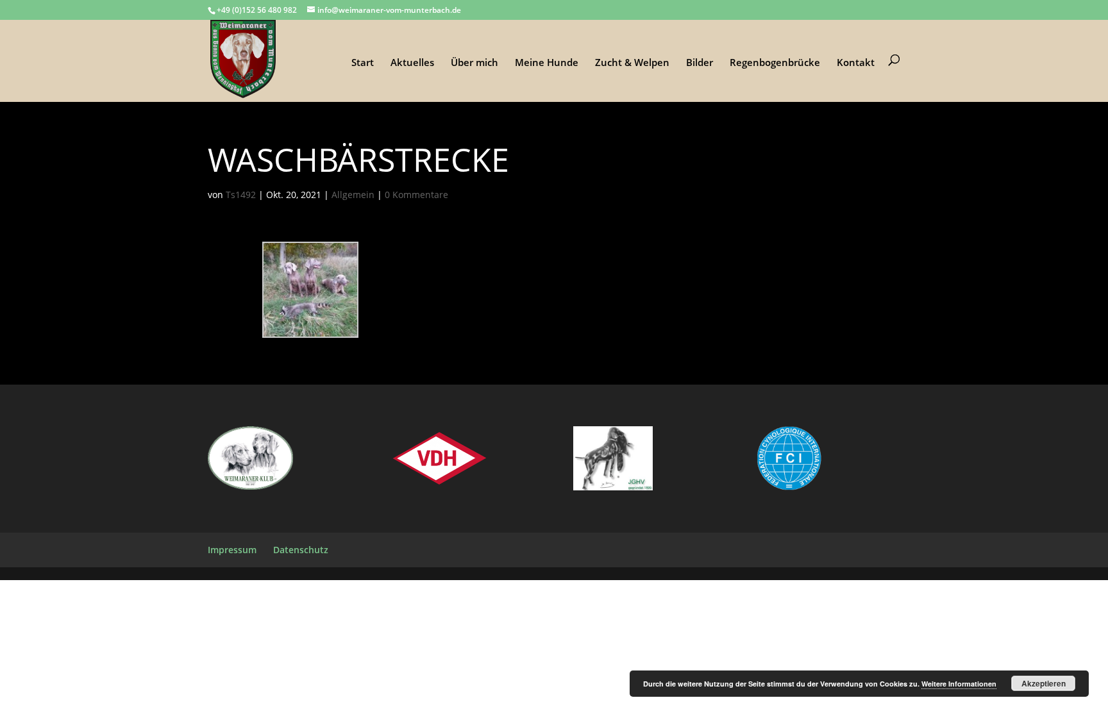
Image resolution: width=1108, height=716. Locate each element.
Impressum (232, 550)
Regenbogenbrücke (775, 63)
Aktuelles (412, 63)
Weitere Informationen (958, 683)
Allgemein (353, 194)
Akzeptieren (1043, 683)
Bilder (699, 63)
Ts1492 (241, 194)
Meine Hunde (546, 63)
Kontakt (856, 63)
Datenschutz (300, 550)
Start (362, 63)
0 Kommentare (416, 194)
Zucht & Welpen (632, 63)
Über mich (474, 63)
